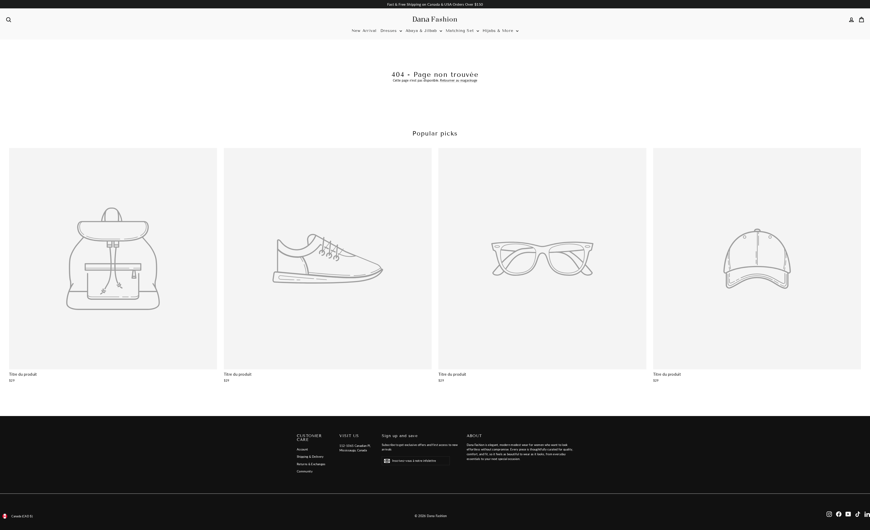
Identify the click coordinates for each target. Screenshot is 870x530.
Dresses (389, 30)
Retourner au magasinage (458, 80)
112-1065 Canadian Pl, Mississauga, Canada (355, 448)
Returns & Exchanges (311, 464)
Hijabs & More (499, 30)
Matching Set (461, 30)
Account (302, 449)
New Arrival (364, 30)
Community (305, 471)
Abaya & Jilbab (422, 30)
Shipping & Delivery (310, 456)
